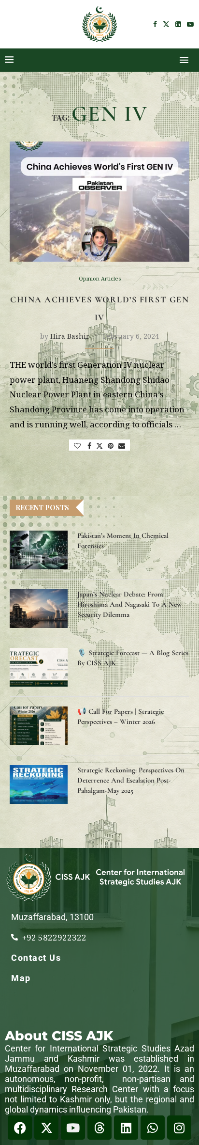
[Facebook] (155, 24)
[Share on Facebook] (89, 445)
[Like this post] (77, 445)
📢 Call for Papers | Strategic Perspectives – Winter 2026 (120, 716)
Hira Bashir (69, 336)
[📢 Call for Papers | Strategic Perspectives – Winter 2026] (39, 725)
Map (21, 978)
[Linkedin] (178, 24)
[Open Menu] (184, 60)
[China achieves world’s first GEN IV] (99, 201)
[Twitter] (166, 24)
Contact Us (36, 958)
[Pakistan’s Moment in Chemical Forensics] (39, 550)
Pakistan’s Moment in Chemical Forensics (123, 540)
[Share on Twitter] (99, 445)
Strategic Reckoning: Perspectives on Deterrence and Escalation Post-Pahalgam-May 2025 (131, 780)
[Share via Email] (121, 445)
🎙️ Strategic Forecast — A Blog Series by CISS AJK (132, 657)
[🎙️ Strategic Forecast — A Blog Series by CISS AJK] (39, 667)
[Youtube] (190, 24)
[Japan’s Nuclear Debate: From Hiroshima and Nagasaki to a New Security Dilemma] (39, 608)
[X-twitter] (46, 1127)
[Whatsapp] (153, 1127)
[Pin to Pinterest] (111, 445)
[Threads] (99, 1127)
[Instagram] (179, 1127)
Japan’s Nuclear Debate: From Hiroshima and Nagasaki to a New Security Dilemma (129, 604)
